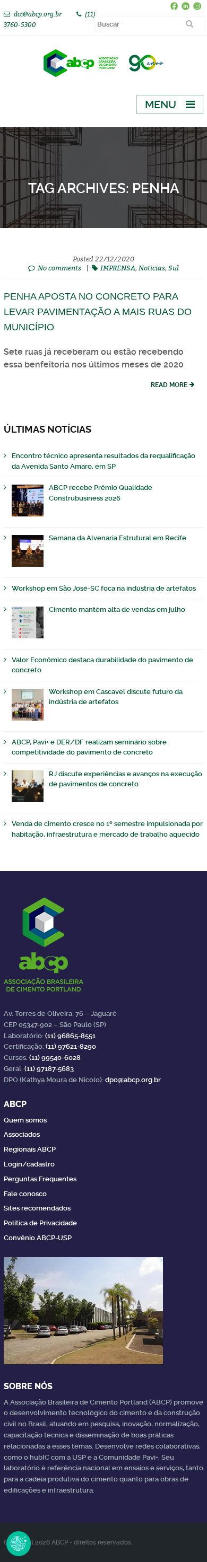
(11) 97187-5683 (49, 1069)
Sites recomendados (37, 1208)
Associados (22, 1134)
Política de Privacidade (40, 1223)
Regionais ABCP (30, 1149)
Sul (173, 268)
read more (169, 385)
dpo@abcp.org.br (133, 1080)
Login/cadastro (29, 1164)
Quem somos (25, 1120)
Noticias (152, 268)
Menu (160, 104)
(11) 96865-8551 (70, 1036)
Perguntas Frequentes (40, 1179)
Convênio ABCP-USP (38, 1238)
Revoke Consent (18, 1543)
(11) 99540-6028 (55, 1057)
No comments (59, 268)
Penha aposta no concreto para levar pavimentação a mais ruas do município (98, 311)
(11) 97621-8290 (71, 1046)
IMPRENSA (117, 268)
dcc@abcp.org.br (38, 14)
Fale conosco (25, 1194)
